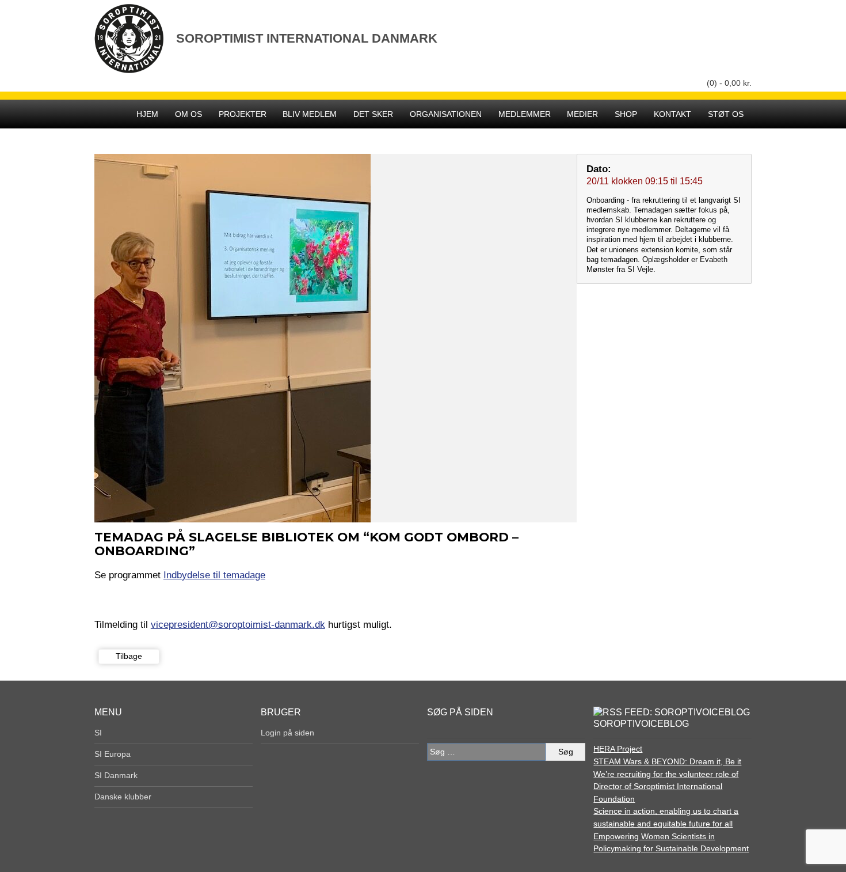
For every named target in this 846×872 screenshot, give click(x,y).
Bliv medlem (310, 114)
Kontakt (672, 114)
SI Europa (112, 754)
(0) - (729, 83)
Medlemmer (524, 114)
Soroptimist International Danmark (306, 38)
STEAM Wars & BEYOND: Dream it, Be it (667, 761)
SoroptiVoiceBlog (641, 724)
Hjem (147, 114)
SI (98, 732)
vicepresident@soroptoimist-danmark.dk (238, 624)
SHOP (626, 114)
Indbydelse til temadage (214, 575)
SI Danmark (116, 775)
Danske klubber (122, 796)
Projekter (242, 114)
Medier (582, 114)
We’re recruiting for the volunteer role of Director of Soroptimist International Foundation (665, 786)
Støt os (726, 114)
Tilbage (129, 656)
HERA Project (617, 748)
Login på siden (287, 732)
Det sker (373, 114)
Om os (188, 114)
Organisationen (446, 114)
